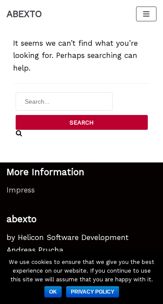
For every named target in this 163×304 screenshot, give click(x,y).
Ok (53, 292)
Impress (21, 190)
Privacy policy (92, 292)
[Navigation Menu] (146, 14)
